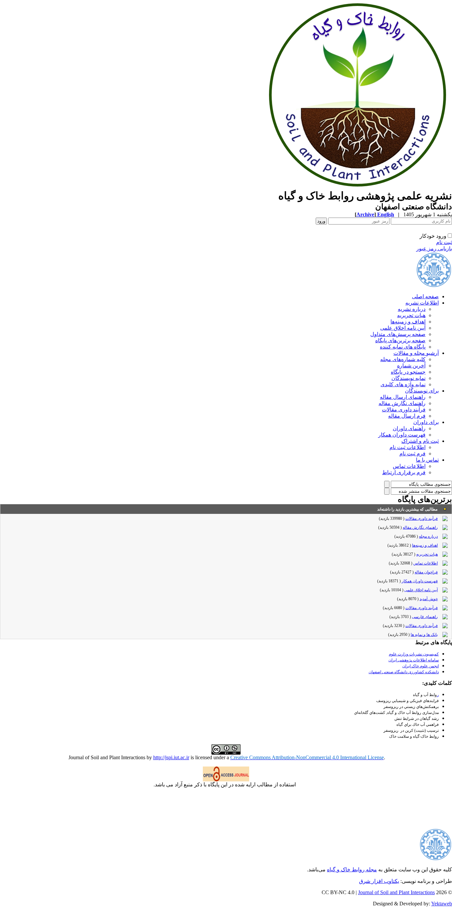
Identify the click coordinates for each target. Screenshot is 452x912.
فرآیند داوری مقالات (404, 409)
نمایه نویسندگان (408, 378)
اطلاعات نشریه (422, 303)
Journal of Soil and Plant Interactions (396, 892)
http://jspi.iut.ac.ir (171, 757)
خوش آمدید (429, 599)
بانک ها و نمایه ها (424, 634)
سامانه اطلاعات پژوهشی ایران (413, 660)
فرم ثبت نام (412, 453)
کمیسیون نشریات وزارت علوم (414, 654)
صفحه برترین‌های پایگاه (400, 340)
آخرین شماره (411, 365)
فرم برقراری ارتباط (404, 472)
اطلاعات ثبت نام (407, 447)
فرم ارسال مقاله (407, 416)
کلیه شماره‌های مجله (403, 359)
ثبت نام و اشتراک (420, 441)
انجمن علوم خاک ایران (420, 666)
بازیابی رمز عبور (434, 248)
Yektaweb (441, 903)
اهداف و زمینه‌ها (408, 321)
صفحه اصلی (425, 296)
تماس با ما (427, 460)
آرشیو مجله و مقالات (416, 353)
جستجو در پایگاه (408, 372)
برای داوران (426, 422)
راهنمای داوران (409, 428)
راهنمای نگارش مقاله (402, 403)
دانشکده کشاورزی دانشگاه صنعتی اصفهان (404, 672)
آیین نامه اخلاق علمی (403, 328)
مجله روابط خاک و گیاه (352, 869)
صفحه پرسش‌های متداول (398, 334)
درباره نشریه (412, 309)
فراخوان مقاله (426, 572)
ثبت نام (444, 242)
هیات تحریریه (411, 315)
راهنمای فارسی (425, 616)
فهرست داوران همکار (402, 434)
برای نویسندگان (422, 391)
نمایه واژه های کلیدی (403, 384)
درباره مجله (428, 536)
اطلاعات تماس (409, 466)
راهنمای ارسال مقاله (403, 397)
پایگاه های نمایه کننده (403, 347)
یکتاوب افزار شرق (379, 881)
